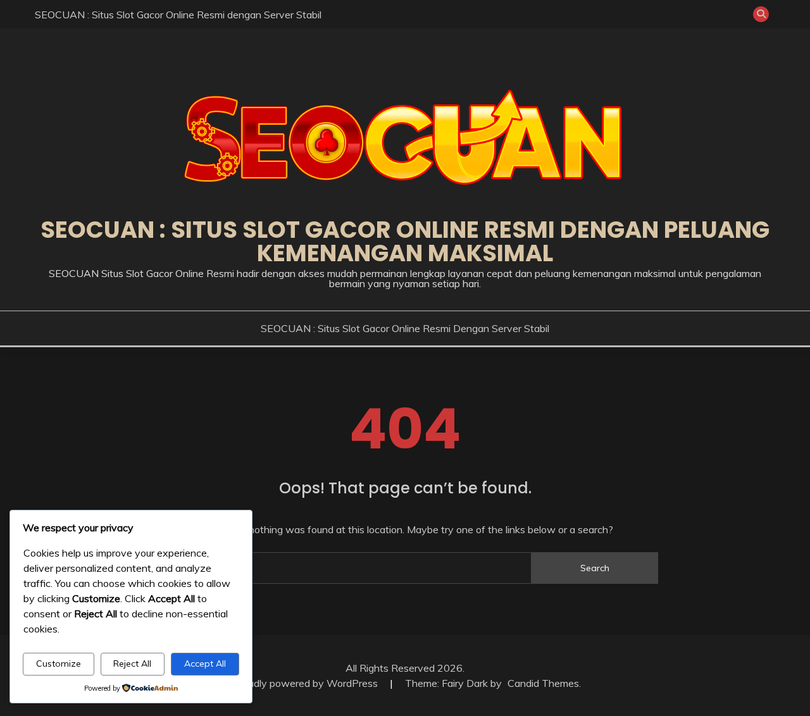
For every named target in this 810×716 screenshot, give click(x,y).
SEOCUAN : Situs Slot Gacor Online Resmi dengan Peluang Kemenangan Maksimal (405, 241)
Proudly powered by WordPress (306, 683)
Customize (58, 663)
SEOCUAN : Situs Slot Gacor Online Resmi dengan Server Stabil (178, 14)
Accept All (205, 663)
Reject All (132, 663)
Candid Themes (543, 683)
